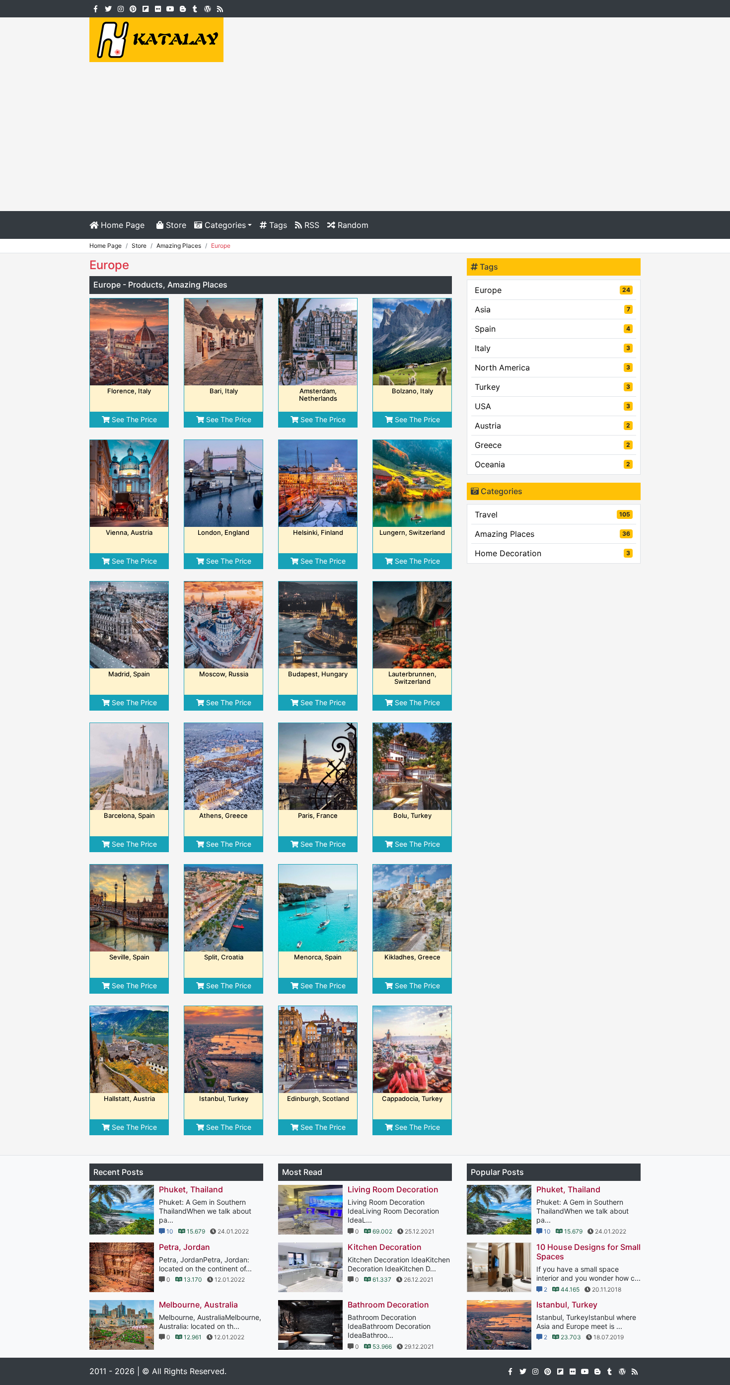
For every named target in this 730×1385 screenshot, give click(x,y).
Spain (552, 329)
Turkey (552, 387)
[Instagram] (120, 8)
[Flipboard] (145, 8)
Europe (552, 290)
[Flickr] (157, 8)
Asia (552, 309)
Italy (552, 348)
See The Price (133, 419)
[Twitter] (108, 8)
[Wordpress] (207, 8)
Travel (552, 514)
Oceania (552, 464)
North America (552, 367)
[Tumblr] (195, 8)
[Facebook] (95, 8)
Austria (552, 426)
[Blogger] (182, 8)
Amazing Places (552, 534)
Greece (552, 445)
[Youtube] (170, 8)
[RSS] (220, 8)
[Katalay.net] (156, 39)
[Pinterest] (133, 8)
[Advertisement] (365, 136)
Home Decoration (552, 553)
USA (552, 406)
